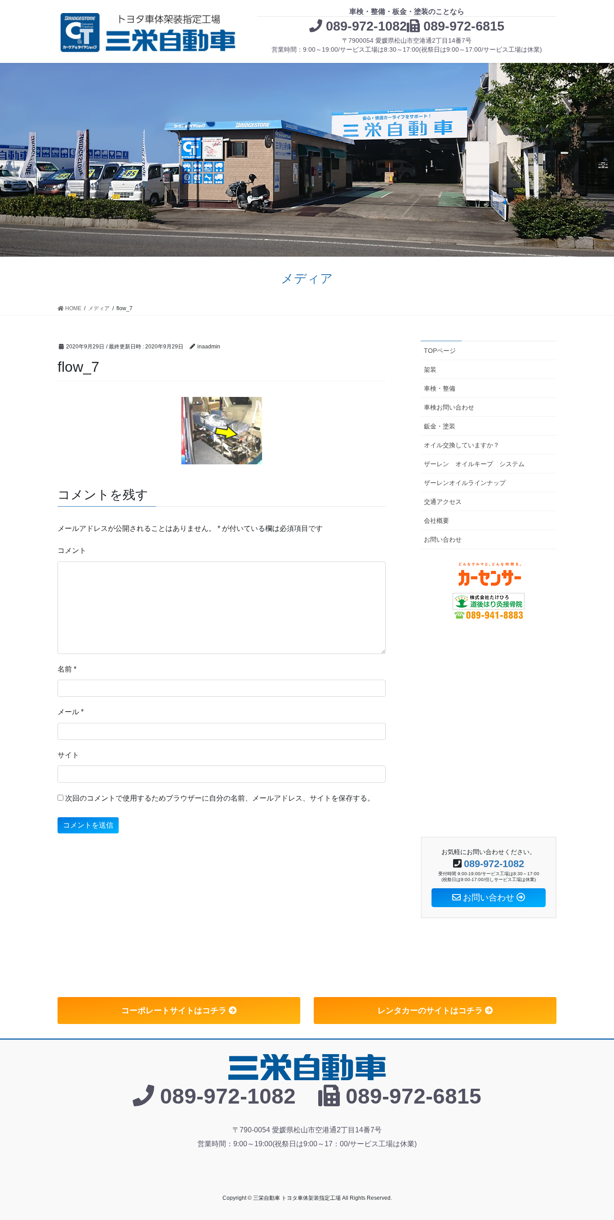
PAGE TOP (591, 1176)
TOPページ (440, 350)
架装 (430, 369)
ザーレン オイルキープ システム (474, 464)
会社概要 (436, 520)
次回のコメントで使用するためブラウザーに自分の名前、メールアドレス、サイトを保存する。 (219, 798)
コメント (72, 550)
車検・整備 (439, 388)
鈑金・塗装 (439, 426)
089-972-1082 (366, 26)
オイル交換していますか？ (461, 445)
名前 (67, 669)
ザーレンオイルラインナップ (465, 482)
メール (71, 712)
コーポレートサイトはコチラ (175, 1010)
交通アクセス (443, 501)
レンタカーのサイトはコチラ (431, 1010)
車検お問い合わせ (449, 407)
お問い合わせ (443, 539)
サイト (68, 755)
